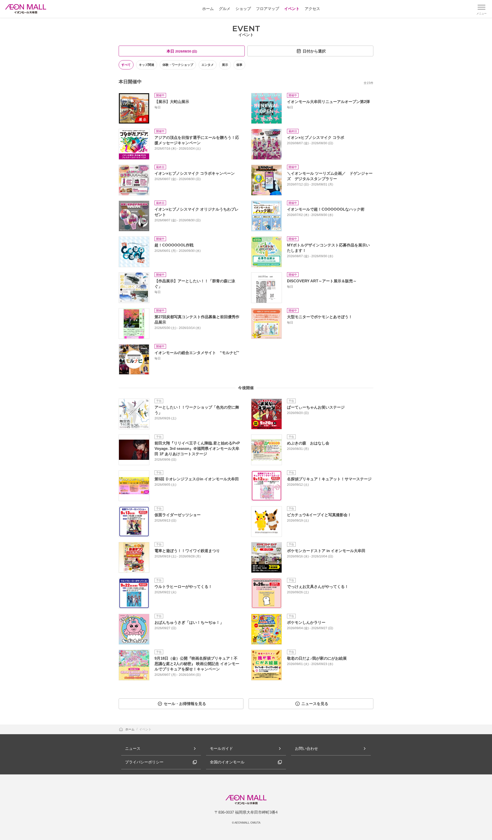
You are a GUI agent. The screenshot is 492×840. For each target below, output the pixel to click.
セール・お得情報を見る (185, 703)
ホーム (130, 729)
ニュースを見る (314, 703)
